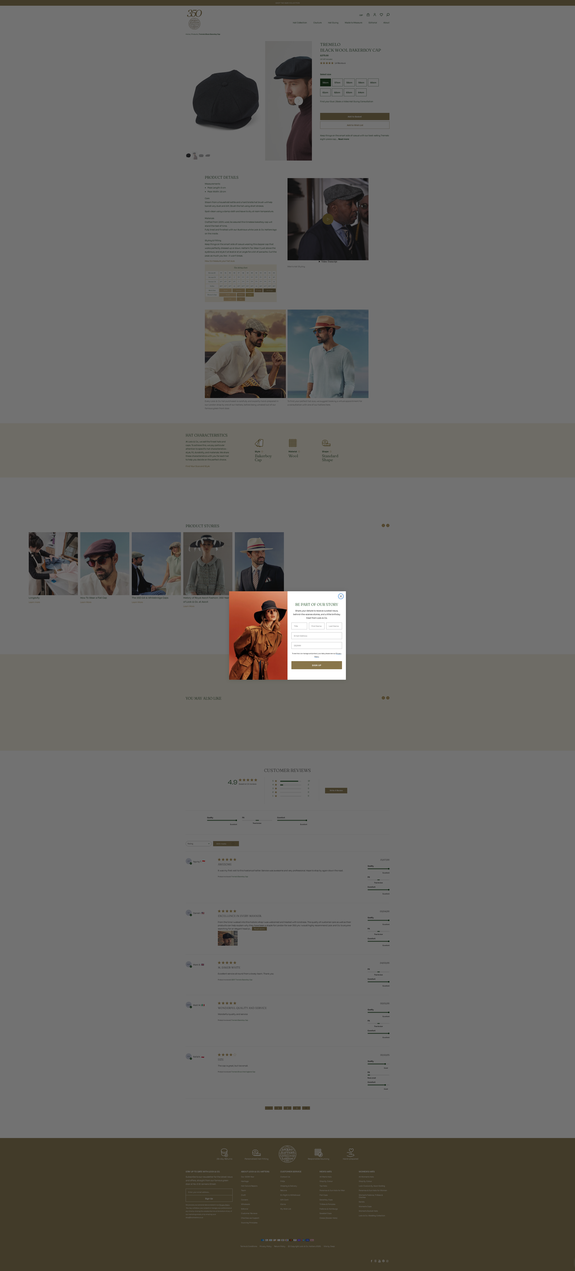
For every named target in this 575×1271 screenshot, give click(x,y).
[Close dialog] (341, 596)
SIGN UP (316, 665)
